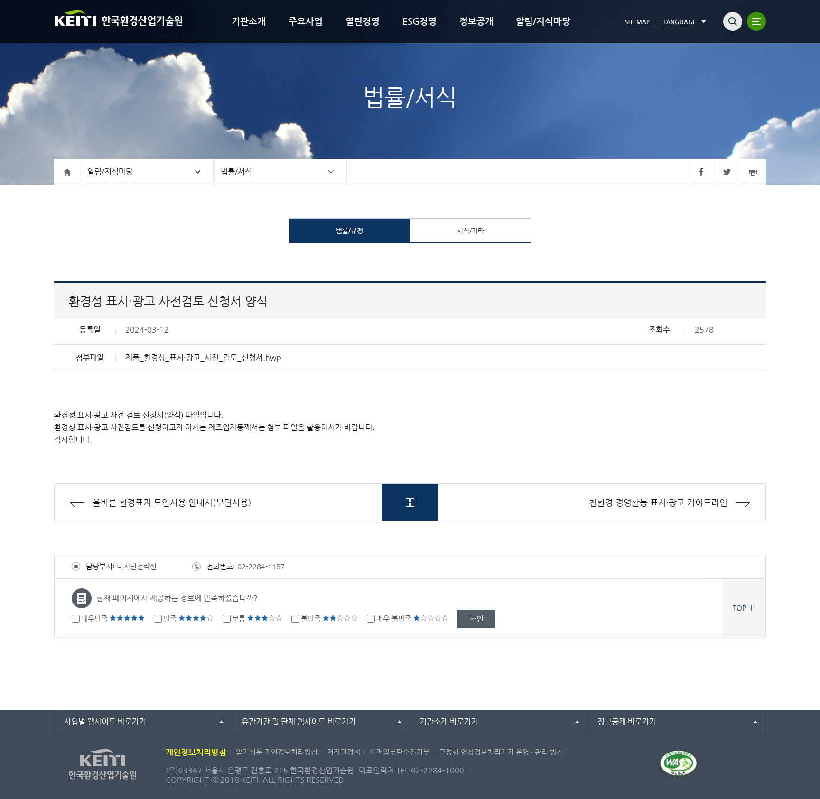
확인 (476, 618)
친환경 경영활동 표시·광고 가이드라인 (658, 502)
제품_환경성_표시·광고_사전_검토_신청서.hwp (203, 357)
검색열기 (732, 21)
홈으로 (67, 172)
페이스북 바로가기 (701, 172)
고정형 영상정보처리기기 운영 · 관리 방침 (501, 751)
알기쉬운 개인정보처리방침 (276, 751)
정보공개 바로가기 (626, 721)
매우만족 (95, 618)
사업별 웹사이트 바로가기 (105, 721)
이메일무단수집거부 (399, 751)
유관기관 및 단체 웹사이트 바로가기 (299, 721)
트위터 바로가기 (727, 172)
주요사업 (306, 21)
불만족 (312, 618)
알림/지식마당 (543, 21)
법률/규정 (349, 230)
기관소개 (249, 21)
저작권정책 (343, 751)
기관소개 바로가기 (448, 721)
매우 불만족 (394, 618)
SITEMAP (637, 22)
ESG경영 (419, 21)
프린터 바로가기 (753, 172)
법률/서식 (236, 171)
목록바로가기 (410, 502)
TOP (739, 608)
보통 (239, 618)
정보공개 (476, 21)
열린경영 (362, 21)
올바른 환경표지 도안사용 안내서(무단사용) (172, 502)
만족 (170, 618)
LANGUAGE (679, 22)
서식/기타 (470, 230)
